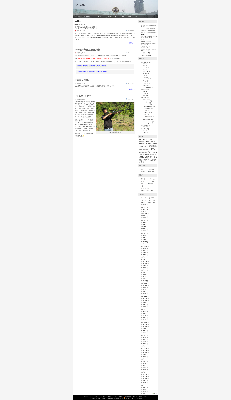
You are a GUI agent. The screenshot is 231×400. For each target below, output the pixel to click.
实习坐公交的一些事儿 (86, 27)
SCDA (145, 141)
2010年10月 (144, 378)
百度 (144, 95)
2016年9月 (143, 248)
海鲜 (146, 154)
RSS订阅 (115, 396)
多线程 (140, 149)
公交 (144, 146)
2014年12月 (144, 281)
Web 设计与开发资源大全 (87, 49)
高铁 (142, 162)
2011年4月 (143, 365)
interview (145, 126)
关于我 (91, 396)
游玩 (116, 16)
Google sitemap (143, 396)
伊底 (142, 183)
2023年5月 (143, 226)
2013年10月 (144, 300)
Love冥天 (143, 181)
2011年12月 (144, 348)
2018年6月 (143, 237)
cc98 (144, 130)
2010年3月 (143, 393)
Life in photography (148, 106)
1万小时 (143, 179)
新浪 (145, 152)
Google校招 (144, 55)
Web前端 (145, 81)
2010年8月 (143, 383)
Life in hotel (146, 103)
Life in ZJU (143, 129)
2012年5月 (143, 337)
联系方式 (96, 396)
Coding (109, 16)
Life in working (144, 125)
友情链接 (143, 47)
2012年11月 (144, 324)
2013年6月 (143, 309)
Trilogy (144, 93)
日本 (146, 114)
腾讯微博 (151, 171)
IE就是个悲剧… (82, 80)
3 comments (131, 30)
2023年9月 (143, 220)
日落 (152, 152)
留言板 (130, 16)
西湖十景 (152, 157)
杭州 (155, 152)
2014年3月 (143, 294)
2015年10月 (144, 263)
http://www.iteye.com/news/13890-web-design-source (92, 71)
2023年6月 (143, 224)
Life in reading (146, 119)
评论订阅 (121, 396)
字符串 (146, 149)
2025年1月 (143, 211)
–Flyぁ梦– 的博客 (83, 95)
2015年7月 (143, 268)
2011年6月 (143, 361)
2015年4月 (143, 274)
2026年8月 (143, 205)
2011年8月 (143, 357)
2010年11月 (144, 376)
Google (144, 140)
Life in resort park (147, 121)
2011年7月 (143, 359)
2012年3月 (143, 341)
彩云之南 (147, 112)
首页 (79, 16)
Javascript (145, 71)
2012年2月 (143, 344)
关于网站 (103, 396)
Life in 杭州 (144, 132)
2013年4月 (143, 313)
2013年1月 (143, 320)
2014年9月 (143, 287)
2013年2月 (143, 318)
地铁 (155, 146)
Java (144, 69)
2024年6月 (143, 216)
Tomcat (153, 141)
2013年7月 (143, 307)
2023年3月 (143, 229)
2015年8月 (143, 265)
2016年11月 (144, 246)
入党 (142, 146)
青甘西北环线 (148, 116)
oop (155, 140)
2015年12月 (144, 261)
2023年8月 (143, 222)
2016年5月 (143, 255)
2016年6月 (143, 252)
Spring (148, 141)
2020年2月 (143, 235)
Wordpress (146, 83)
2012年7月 (143, 333)
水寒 (142, 186)
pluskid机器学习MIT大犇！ (148, 190)
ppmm (141, 141)
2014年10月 (144, 285)
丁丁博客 (151, 181)
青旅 (145, 160)
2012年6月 (143, 335)
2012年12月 (144, 322)
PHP (144, 75)
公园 (148, 146)
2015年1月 (143, 278)
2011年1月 (143, 372)
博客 (142, 169)
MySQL (145, 73)
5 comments (131, 53)
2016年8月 (143, 250)
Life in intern (144, 89)
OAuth (151, 140)
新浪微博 (143, 171)
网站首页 (86, 396)
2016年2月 (143, 259)
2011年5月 (143, 363)
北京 (151, 146)
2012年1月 (143, 346)
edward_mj (152, 179)
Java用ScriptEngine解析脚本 (148, 25)
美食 (141, 157)
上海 (153, 143)
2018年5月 (143, 239)
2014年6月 (143, 291)
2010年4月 (143, 391)
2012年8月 (143, 331)
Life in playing (146, 108)
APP (144, 65)
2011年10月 (144, 352)
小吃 (151, 149)
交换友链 (109, 396)
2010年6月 (143, 387)
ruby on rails (146, 79)
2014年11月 (144, 283)
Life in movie (146, 104)
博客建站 (145, 85)
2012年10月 (144, 326)
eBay (144, 91)
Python (145, 77)
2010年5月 (143, 389)
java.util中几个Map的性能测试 (148, 32)
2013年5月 (143, 311)
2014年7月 (143, 289)
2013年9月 (143, 302)
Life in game (146, 101)
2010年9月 (143, 380)
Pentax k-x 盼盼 (145, 188)
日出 (149, 152)
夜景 (144, 149)
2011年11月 (144, 350)
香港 (153, 160)
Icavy (121, 398)
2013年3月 (143, 315)
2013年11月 (144, 298)
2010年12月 (144, 374)
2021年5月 (143, 231)
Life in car (145, 99)
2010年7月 (143, 385)
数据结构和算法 (147, 87)
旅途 (136, 16)
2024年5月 (143, 218)
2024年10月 (144, 213)
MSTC (148, 139)
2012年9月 (143, 328)
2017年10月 (144, 242)
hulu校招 (143, 53)
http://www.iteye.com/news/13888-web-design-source (92, 65)
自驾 (144, 157)
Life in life (143, 97)
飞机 (149, 159)
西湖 (147, 157)
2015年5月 (143, 272)
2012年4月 (143, 339)
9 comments (131, 99)
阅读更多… (132, 43)
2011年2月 (143, 370)
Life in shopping (147, 123)
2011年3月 (143, 367)
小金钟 (151, 183)
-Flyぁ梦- (80, 5)
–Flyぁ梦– (87, 16)
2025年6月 (143, 207)
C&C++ (145, 67)
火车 (151, 154)
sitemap (127, 396)
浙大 (122, 16)
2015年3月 (143, 276)
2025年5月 (143, 209)
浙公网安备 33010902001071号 (133, 398)
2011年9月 (143, 354)
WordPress (110, 398)
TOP (155, 393)
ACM (144, 63)
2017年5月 (143, 244)
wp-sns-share (145, 143)
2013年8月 (143, 304)
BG (140, 140)
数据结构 (141, 152)
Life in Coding (144, 62)
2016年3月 (143, 257)
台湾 (146, 110)
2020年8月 (143, 233)
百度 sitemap (133, 396)
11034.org (99, 16)
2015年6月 (143, 270)
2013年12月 (144, 296)
